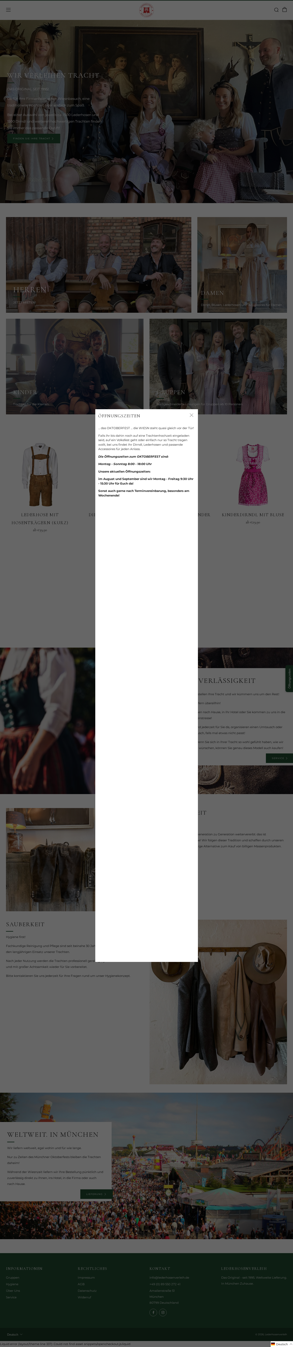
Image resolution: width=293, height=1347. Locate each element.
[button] (282, 1344)
